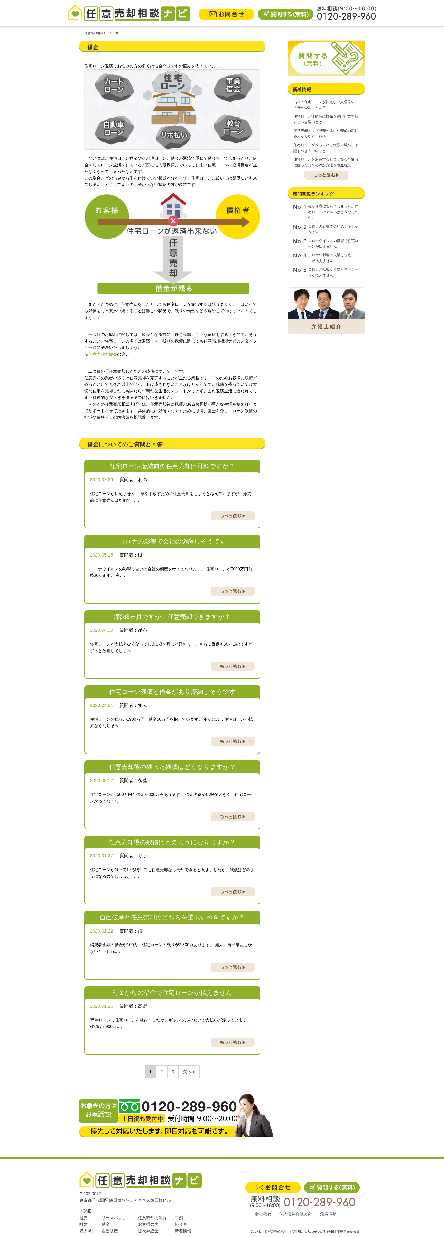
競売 (83, 1218)
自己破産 (109, 1231)
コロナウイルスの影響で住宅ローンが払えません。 (333, 243)
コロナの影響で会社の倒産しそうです (172, 541)
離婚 (83, 1224)
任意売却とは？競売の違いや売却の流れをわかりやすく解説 (325, 133)
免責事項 (328, 1214)
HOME (85, 1211)
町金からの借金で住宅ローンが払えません (172, 992)
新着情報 (183, 1231)
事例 (179, 1218)
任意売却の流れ (152, 1218)
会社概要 (263, 1214)
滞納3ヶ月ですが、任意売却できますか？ (172, 616)
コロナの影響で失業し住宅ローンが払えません (333, 258)
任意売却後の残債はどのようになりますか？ (172, 842)
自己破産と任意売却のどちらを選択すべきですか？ (172, 917)
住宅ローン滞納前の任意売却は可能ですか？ (172, 466)
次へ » (189, 1071)
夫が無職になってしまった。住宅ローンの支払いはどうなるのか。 (333, 212)
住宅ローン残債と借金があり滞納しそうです (172, 691)
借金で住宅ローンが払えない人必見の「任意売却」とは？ (324, 105)
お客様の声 (148, 1224)
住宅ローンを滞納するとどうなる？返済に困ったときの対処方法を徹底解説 (325, 162)
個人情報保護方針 (295, 1214)
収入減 (85, 1231)
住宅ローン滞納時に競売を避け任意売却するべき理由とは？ (325, 119)
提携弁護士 (148, 1231)
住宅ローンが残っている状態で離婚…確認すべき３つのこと (325, 148)
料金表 (181, 1224)
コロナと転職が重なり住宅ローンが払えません (333, 272)
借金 (105, 1224)
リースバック (113, 1218)
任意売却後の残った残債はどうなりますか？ (172, 766)
